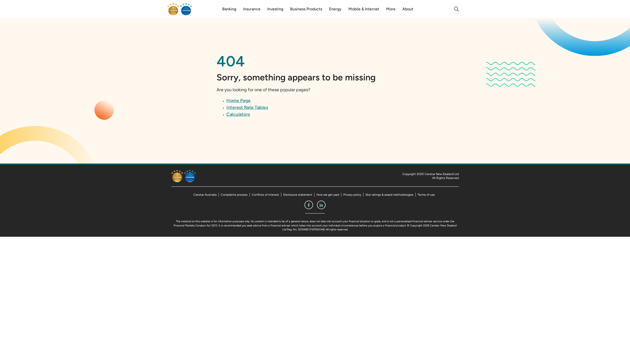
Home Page (238, 100)
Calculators (238, 114)
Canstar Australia (205, 194)
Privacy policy (352, 194)
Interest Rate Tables (247, 107)
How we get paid (327, 194)
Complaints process (234, 194)
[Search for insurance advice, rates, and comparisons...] (456, 9)
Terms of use (426, 194)
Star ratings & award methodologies (389, 194)
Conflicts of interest (265, 194)
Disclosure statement (297, 194)
